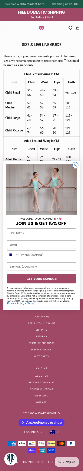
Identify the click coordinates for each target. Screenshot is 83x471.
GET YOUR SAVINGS (41, 279)
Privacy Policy (15, 303)
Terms (30, 303)
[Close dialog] (75, 165)
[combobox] (13, 255)
